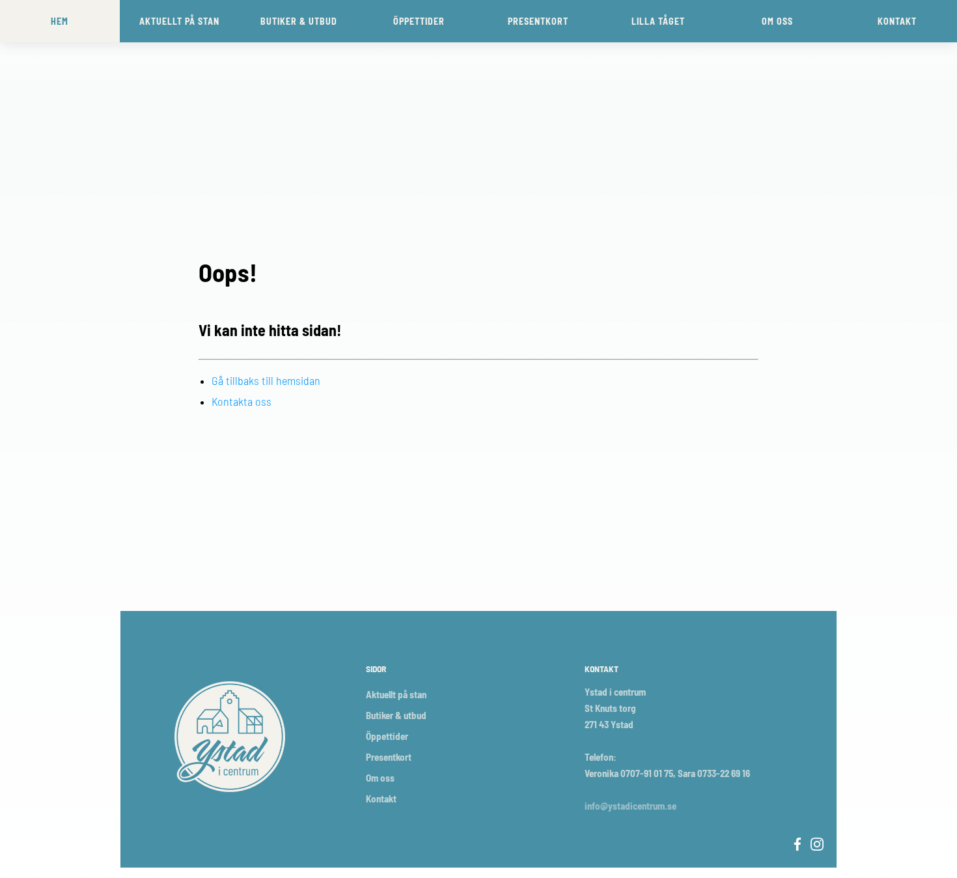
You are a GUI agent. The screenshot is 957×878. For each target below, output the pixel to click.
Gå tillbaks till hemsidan (266, 380)
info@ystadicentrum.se (630, 806)
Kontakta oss (241, 401)
